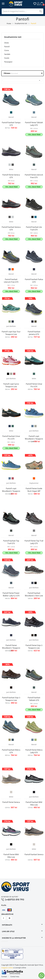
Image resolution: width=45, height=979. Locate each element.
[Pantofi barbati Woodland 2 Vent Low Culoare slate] (32, 583)
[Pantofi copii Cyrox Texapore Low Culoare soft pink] (14, 373)
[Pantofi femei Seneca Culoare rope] (11, 792)
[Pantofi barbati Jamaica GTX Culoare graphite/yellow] (32, 321)
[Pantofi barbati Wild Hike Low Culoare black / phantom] (34, 792)
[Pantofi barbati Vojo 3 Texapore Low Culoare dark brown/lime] (11, 687)
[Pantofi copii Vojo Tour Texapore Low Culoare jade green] (9, 321)
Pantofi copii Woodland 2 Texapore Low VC (34, 439)
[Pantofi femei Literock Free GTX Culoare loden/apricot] (34, 164)
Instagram (9, 918)
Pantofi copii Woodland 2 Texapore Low (11, 491)
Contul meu (14, 976)
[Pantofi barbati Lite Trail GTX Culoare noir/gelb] (32, 217)
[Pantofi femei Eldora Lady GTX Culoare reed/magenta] (35, 739)
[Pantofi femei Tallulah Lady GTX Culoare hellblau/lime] (34, 112)
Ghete (6, 43)
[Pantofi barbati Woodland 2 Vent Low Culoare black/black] (35, 583)
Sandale (7, 54)
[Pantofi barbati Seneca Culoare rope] (34, 844)
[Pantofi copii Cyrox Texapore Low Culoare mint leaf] (11, 373)
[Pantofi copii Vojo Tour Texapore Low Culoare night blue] (12, 321)
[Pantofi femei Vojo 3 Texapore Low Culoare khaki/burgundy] (32, 635)
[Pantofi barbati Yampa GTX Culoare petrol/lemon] (11, 112)
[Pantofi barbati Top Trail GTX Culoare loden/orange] (11, 530)
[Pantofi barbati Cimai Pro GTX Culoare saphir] (9, 426)
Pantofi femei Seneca (11, 802)
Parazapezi (8, 62)
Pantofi (7, 46)
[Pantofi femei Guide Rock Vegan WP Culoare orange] (34, 478)
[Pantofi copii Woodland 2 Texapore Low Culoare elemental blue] (9, 478)
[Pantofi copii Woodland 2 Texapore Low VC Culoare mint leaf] (35, 426)
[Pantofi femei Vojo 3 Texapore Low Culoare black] (35, 635)
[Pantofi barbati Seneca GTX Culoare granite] (12, 217)
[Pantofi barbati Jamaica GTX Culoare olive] (35, 321)
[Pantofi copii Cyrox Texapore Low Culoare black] (8, 373)
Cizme (6, 50)
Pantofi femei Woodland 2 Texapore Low (11, 648)
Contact (4, 976)
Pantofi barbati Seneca (34, 854)
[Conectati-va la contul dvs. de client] (38, 3)
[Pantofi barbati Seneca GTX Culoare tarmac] (9, 217)
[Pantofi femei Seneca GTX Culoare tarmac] (12, 164)
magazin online (7, 968)
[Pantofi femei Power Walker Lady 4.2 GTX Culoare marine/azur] (11, 583)
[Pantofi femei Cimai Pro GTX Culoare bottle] (34, 373)
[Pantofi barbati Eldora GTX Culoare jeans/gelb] (12, 739)
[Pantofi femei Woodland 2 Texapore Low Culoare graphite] (11, 635)
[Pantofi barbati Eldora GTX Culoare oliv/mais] (9, 739)
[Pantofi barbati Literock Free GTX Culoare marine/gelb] (9, 269)
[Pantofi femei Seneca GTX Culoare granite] (9, 164)
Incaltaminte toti (12, 37)
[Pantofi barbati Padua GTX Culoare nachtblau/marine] (34, 269)
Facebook (3, 918)
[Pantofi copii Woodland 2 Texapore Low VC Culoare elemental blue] (32, 426)
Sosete (6, 58)
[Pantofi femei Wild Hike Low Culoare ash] (11, 844)
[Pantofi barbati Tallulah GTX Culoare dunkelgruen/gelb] (34, 687)
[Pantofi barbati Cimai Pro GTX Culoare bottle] (12, 426)
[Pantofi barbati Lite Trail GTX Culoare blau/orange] (35, 217)
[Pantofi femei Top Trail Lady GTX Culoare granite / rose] (34, 530)
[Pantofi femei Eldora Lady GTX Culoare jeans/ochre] (32, 739)
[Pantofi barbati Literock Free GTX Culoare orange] (12, 269)
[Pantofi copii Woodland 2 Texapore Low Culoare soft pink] (12, 478)
